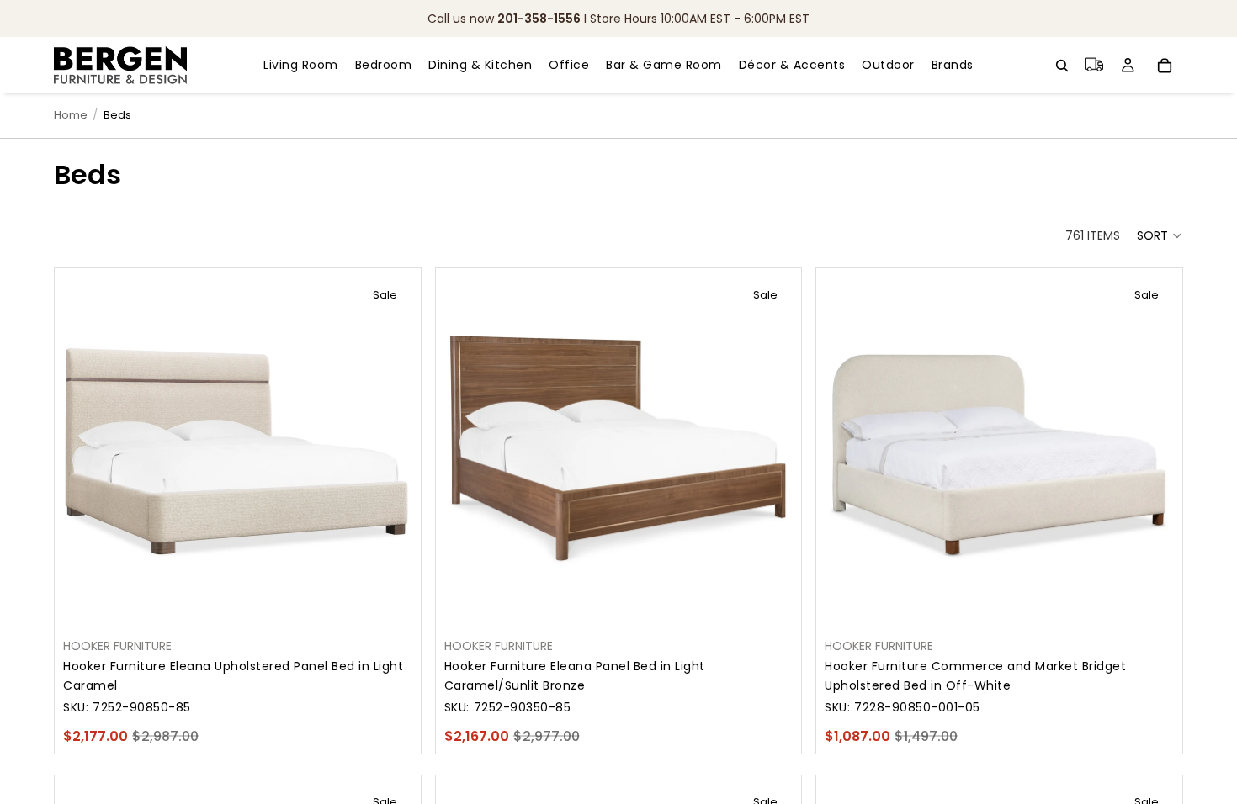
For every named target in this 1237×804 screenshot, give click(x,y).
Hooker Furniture (117, 645)
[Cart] (1164, 65)
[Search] (1061, 65)
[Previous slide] (88, 451)
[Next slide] (387, 451)
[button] (1160, 235)
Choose (400, 599)
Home (71, 115)
